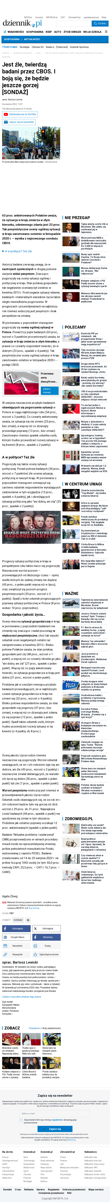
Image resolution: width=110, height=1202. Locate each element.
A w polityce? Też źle (18, 251)
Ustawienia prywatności (51, 1193)
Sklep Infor (7, 1178)
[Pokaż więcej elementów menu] (106, 32)
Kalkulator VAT (91, 1167)
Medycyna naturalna (69, 1167)
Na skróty (7, 1152)
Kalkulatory (91, 1152)
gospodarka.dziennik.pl (22, 53)
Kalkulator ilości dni (93, 1160)
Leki (62, 1164)
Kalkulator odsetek (93, 1171)
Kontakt (7, 1189)
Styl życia (64, 1178)
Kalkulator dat (91, 1157)
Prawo (63, 1157)
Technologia (29, 1160)
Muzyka (44, 1178)
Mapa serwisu (96, 1189)
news (38, 53)
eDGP (4, 1164)
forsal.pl (39, 17)
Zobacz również (47, 391)
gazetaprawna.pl (91, 17)
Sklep (103, 17)
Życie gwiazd (46, 1171)
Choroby (64, 1171)
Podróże (27, 1178)
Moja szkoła (46, 1167)
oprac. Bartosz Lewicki (12, 99)
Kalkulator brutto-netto (95, 1174)
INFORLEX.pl (51, 17)
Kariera (41, 1189)
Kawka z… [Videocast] (57, 47)
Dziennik (5, 53)
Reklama (29, 1189)
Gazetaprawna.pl (10, 1160)
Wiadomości (29, 1167)
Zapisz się (55, 1128)
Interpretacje (8, 1174)
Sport (26, 1171)
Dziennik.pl (29, 1152)
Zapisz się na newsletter (21, 122)
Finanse (63, 1160)
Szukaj (102, 23)
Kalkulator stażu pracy (94, 1164)
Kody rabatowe (47, 1160)
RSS (69, 1193)
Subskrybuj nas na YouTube (22, 114)
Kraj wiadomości (52, 1028)
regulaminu (57, 1120)
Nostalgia (24, 47)
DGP (63, 17)
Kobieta (44, 1157)
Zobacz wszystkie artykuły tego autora (21, 996)
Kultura (44, 1181)
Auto (25, 1157)
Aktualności (32, 39)
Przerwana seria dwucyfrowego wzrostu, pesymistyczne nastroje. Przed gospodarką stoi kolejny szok (50, 378)
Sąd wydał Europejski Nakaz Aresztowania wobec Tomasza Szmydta (10, 1007)
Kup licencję (34, 908)
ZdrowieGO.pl (74, 17)
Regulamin (53, 1189)
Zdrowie (27, 1174)
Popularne (34, 1028)
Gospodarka (12, 39)
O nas (18, 1189)
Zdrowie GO (38, 47)
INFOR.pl (28, 17)
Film (42, 1174)
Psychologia (65, 1174)
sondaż (18, 920)
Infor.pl (5, 1157)
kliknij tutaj (71, 1140)
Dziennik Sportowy (79, 47)
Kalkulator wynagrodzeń (95, 1178)
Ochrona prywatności (73, 1189)
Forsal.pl (6, 1167)
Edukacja (45, 1164)
